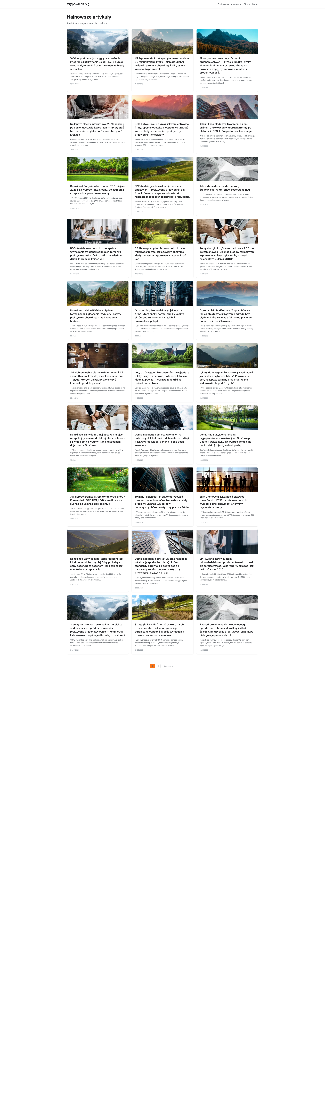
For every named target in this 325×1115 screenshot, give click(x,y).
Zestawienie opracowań (229, 4)
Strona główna (251, 4)
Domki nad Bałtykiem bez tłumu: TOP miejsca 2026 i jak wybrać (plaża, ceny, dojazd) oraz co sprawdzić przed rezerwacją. (97, 190)
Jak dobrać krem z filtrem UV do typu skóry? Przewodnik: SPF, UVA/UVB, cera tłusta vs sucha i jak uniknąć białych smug (97, 500)
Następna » (168, 666)
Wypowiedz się (78, 4)
